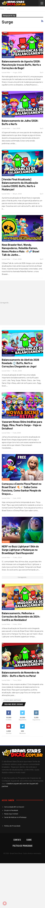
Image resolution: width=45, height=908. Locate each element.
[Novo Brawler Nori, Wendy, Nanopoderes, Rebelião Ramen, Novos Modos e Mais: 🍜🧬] (22, 228)
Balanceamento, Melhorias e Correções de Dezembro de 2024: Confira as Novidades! (21, 616)
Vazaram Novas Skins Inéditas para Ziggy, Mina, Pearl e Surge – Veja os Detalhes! (22, 425)
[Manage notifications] (5, 903)
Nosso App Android (11, 814)
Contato (17, 839)
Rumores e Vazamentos (11, 417)
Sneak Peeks (7, 240)
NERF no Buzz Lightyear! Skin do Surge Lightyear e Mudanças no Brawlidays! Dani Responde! (20, 550)
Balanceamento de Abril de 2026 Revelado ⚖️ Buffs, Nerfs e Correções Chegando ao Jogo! (20, 363)
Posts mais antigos (12, 700)
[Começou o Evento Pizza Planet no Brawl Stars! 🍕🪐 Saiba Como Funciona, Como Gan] (22, 467)
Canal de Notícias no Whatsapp (15, 817)
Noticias (6, 479)
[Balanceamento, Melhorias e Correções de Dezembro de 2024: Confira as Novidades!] (22, 597)
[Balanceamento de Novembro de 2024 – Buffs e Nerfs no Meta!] (22, 656)
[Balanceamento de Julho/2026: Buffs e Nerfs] (22, 104)
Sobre (29, 839)
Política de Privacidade (12, 826)
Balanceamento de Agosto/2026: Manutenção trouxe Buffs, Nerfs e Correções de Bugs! (21, 65)
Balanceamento (8, 57)
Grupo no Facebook (11, 810)
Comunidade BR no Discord (14, 807)
